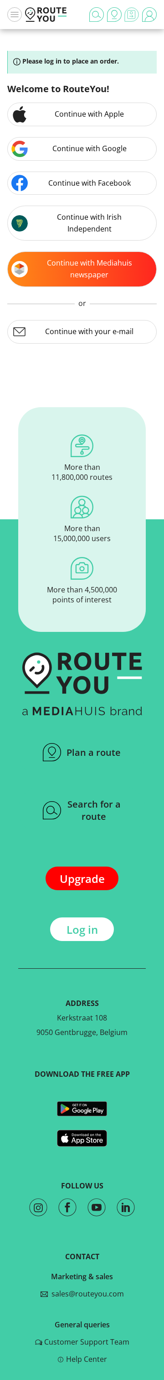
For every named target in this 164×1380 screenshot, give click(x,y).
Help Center (86, 1359)
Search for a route (94, 810)
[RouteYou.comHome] (46, 14)
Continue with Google (89, 148)
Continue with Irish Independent (89, 223)
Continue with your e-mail (89, 331)
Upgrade (82, 878)
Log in (82, 929)
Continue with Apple (89, 114)
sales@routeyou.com (86, 1294)
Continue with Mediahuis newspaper (89, 269)
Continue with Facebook (89, 183)
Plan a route (94, 752)
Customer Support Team (86, 1342)
